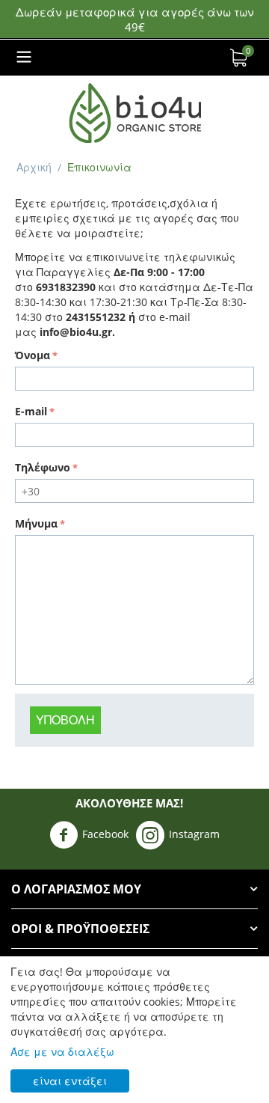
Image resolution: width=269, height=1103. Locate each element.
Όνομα (32, 355)
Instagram (194, 834)
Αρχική (34, 167)
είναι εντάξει (70, 1081)
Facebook (105, 834)
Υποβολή (65, 720)
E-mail (31, 411)
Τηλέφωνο (42, 467)
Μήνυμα (36, 523)
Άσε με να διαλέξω (62, 1052)
